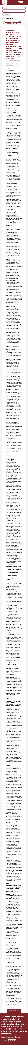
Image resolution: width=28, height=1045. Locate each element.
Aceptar (4, 1040)
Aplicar (6, 14)
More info (17, 1037)
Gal (19, 2)
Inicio (3, 18)
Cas (19, 3)
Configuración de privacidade (14, 1011)
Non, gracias (12, 1040)
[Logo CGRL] (4, 2)
